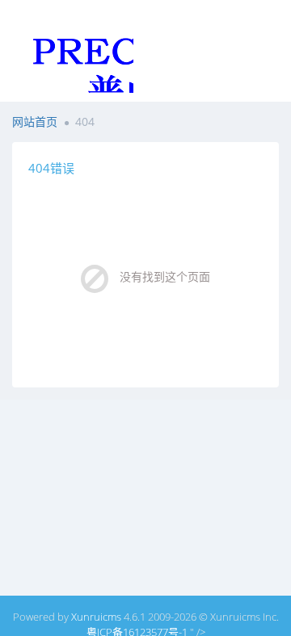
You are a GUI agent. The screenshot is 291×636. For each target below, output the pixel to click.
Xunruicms (96, 616)
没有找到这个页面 (165, 276)
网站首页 (34, 121)
